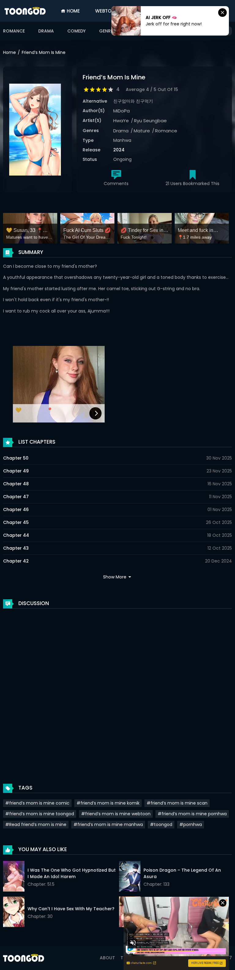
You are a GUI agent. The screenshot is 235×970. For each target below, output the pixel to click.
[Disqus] (117, 690)
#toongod (161, 824)
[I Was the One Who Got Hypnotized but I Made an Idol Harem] (13, 877)
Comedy (76, 31)
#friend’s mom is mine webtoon (116, 814)
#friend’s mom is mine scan (177, 803)
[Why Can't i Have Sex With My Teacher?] (13, 912)
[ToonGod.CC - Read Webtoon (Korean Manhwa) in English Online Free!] (25, 11)
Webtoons (108, 11)
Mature (142, 130)
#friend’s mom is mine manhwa (108, 824)
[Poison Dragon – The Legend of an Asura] (129, 877)
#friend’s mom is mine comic (37, 803)
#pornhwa (190, 824)
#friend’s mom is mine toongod (39, 814)
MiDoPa (121, 111)
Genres (108, 31)
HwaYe (121, 120)
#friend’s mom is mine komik (108, 803)
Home (72, 11)
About (107, 958)
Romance (14, 31)
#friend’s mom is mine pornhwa (192, 814)
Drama (46, 31)
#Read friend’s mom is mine (35, 824)
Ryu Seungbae (150, 120)
